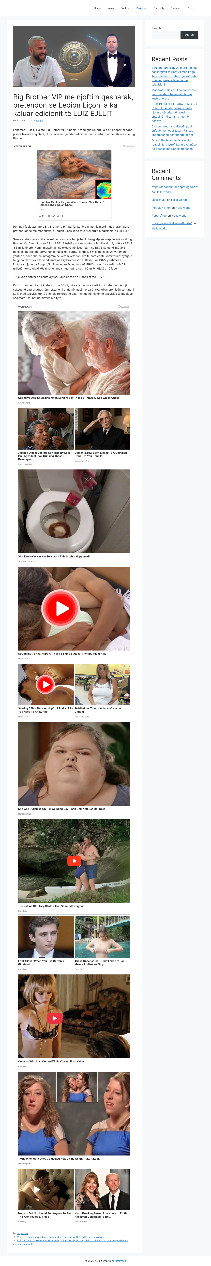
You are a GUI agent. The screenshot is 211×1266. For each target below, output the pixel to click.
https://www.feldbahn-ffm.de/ (172, 223)
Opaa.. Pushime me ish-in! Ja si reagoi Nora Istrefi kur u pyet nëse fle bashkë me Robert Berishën (174, 144)
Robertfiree (159, 215)
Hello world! (164, 192)
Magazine (141, 8)
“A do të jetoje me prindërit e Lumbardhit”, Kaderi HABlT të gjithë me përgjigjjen (60, 1237)
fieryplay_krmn (161, 207)
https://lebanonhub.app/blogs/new (175, 187)
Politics (125, 8)
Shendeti (176, 8)
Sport (191, 8)
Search (156, 28)
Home (97, 8)
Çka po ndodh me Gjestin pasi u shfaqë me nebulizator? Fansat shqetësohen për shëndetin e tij (173, 130)
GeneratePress (117, 1260)
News (110, 8)
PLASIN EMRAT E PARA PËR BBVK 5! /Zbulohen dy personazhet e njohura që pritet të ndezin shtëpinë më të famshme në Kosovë (174, 112)
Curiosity (159, 8)
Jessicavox (159, 199)
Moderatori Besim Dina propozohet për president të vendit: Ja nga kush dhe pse (175, 94)
